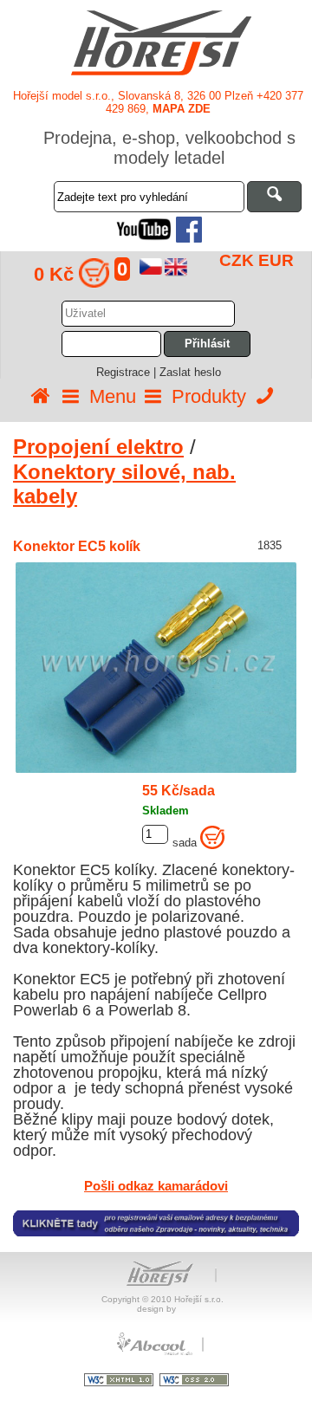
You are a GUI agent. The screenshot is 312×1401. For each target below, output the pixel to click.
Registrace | (127, 372)
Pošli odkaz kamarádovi (156, 1185)
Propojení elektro (98, 446)
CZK (236, 260)
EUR (276, 260)
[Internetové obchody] (156, 1353)
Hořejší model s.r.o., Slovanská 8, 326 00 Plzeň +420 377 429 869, (158, 102)
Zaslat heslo (190, 372)
